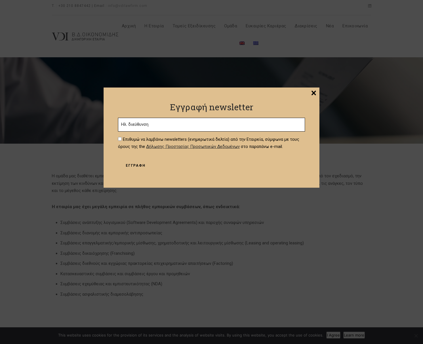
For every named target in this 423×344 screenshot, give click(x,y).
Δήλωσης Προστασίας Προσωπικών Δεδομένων (193, 146)
